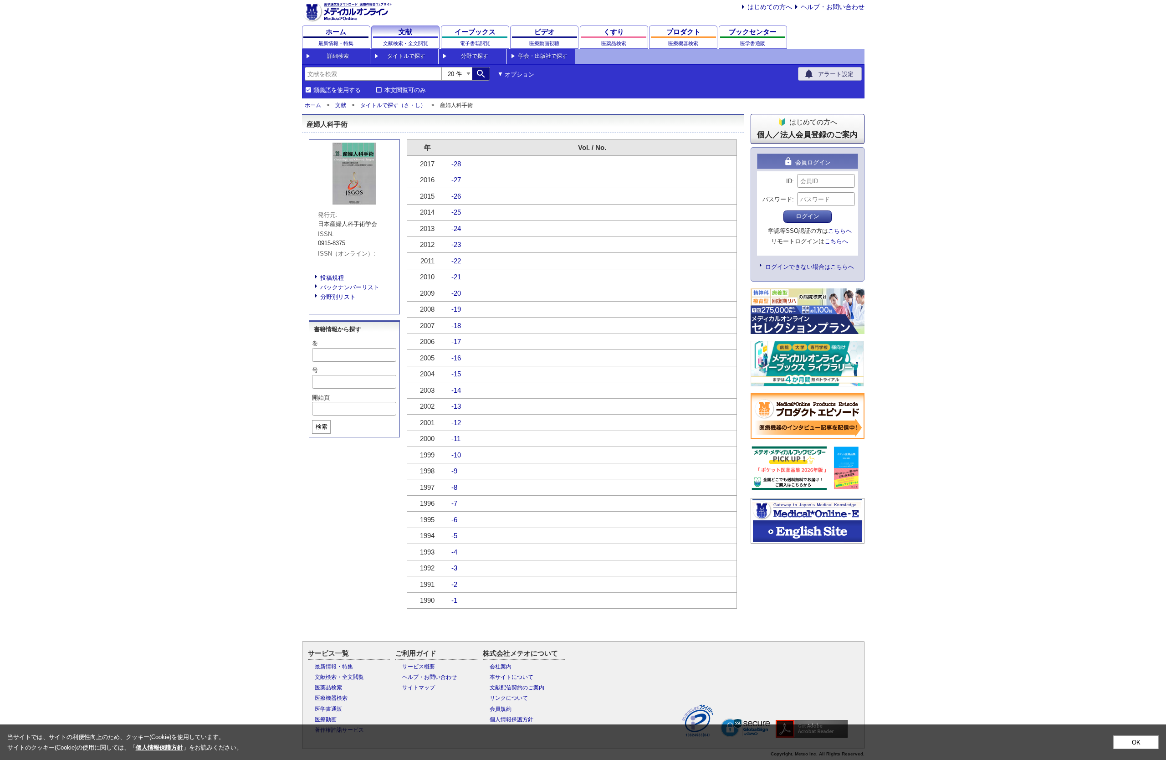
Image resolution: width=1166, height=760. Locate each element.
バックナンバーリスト (349, 287)
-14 (456, 390)
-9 (454, 471)
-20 (456, 293)
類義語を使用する (337, 90)
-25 (456, 212)
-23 (456, 244)
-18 (456, 325)
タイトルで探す (406, 56)
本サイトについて (511, 677)
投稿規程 (332, 277)
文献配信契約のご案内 (517, 687)
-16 (456, 358)
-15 (456, 374)
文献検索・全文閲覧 (339, 677)
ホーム (313, 105)
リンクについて (509, 698)
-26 (456, 196)
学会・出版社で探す (543, 56)
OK (1136, 742)
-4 (454, 552)
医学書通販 (328, 709)
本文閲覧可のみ (405, 90)
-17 (456, 341)
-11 (455, 438)
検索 (321, 426)
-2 (454, 584)
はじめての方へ (769, 6)
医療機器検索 (331, 698)
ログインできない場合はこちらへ (809, 266)
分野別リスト (338, 296)
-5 (454, 535)
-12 (456, 422)
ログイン (807, 216)
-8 (454, 487)
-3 (454, 568)
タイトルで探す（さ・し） (393, 105)
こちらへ (840, 230)
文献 (340, 105)
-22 (456, 261)
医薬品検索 (328, 687)
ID (789, 181)
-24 (456, 228)
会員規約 (500, 709)
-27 (456, 180)
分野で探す (474, 56)
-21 (456, 277)
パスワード (777, 199)
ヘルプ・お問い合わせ (832, 6)
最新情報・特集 (334, 666)
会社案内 (500, 666)
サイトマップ (418, 687)
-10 (456, 455)
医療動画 (326, 719)
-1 (454, 600)
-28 (456, 164)
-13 (456, 406)
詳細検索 (338, 56)
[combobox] (373, 74)
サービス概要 (418, 666)
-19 (456, 309)
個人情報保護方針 (511, 719)
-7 (454, 503)
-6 (454, 520)
